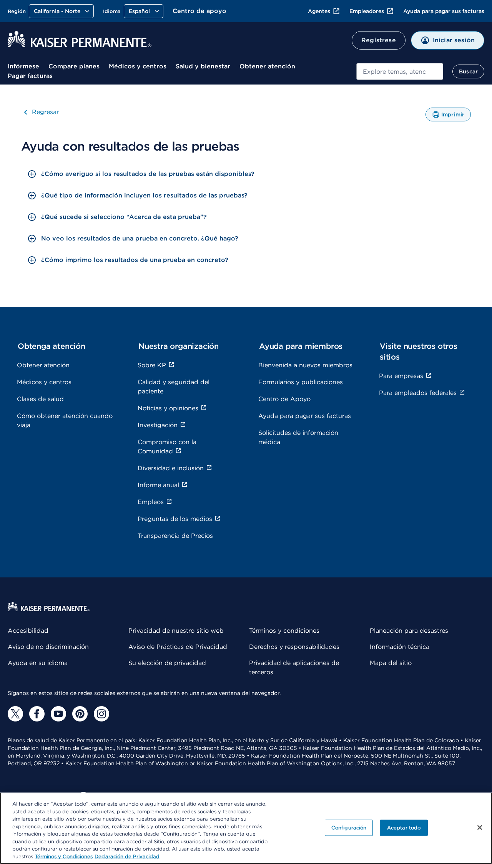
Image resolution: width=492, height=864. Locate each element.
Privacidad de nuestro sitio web (176, 630)
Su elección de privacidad (167, 663)
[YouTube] (58, 713)
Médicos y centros (137, 66)
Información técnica (399, 646)
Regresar (45, 112)
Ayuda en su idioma (38, 663)
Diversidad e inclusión (171, 468)
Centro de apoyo (199, 11)
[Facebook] (37, 713)
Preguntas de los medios (175, 518)
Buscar (468, 71)
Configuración (349, 828)
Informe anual (158, 485)
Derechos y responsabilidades (294, 646)
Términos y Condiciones (64, 856)
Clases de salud (40, 399)
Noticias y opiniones (168, 408)
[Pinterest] (80, 713)
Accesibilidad (28, 630)
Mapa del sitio (391, 663)
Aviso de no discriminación (48, 646)
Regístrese (378, 40)
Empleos (151, 502)
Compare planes (74, 66)
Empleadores (366, 11)
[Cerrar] (479, 827)
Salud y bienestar (203, 66)
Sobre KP (152, 365)
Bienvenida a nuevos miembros (305, 365)
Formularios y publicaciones (300, 382)
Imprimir (452, 116)
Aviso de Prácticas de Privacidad (177, 646)
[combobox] (400, 71)
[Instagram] (101, 713)
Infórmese (23, 66)
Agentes (319, 11)
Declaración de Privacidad (127, 856)
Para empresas (401, 376)
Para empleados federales (418, 392)
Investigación (158, 425)
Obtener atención (267, 66)
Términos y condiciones (284, 630)
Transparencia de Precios (175, 535)
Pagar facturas (30, 76)
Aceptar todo (404, 828)
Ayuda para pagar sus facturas (443, 11)
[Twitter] (15, 713)
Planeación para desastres (409, 630)
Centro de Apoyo (284, 399)
